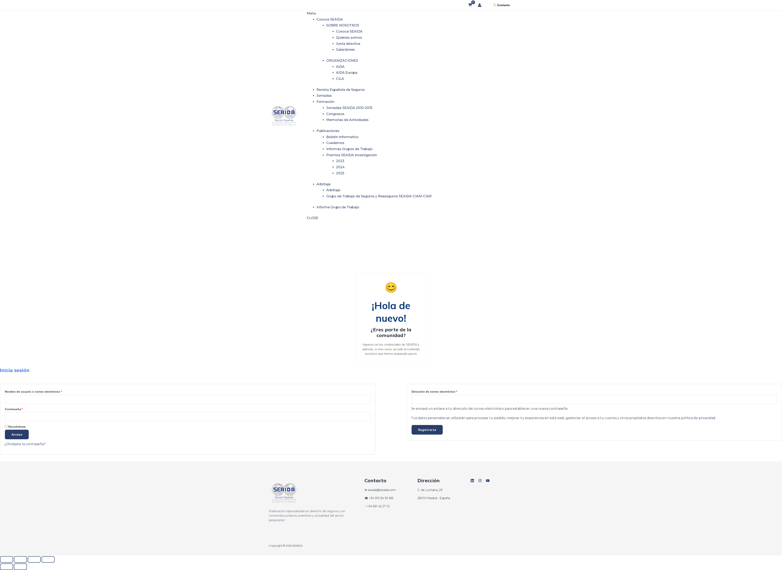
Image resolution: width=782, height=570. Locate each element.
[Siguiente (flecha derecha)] (20, 566)
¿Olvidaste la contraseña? (24, 444)
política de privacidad (698, 418)
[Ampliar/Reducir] (6, 559)
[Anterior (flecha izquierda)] (6, 566)
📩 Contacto (501, 5)
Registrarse (427, 430)
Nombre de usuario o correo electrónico (41, 391)
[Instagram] (480, 480)
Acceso (16, 434)
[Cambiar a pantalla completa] (20, 559)
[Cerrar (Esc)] (48, 559)
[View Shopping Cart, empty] (470, 5)
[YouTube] (488, 480)
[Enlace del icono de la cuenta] (479, 5)
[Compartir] (34, 559)
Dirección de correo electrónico (442, 391)
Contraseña (21, 408)
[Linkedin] (472, 480)
